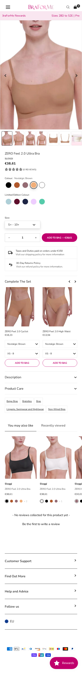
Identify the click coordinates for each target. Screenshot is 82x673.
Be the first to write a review (41, 524)
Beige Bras (12, 401)
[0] (75, 7)
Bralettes (27, 401)
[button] (20, 169)
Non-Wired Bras (56, 409)
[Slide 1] (18, 138)
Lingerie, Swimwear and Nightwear (25, 409)
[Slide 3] (41, 138)
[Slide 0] (7, 138)
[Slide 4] (53, 138)
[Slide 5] (65, 138)
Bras (38, 401)
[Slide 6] (76, 138)
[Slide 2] (30, 138)
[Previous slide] (6, 76)
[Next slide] (76, 76)
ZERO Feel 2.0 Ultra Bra (17, 489)
